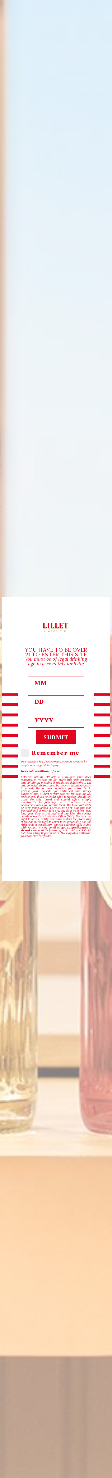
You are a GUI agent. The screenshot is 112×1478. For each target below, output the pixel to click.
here (69, 808)
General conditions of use (40, 771)
